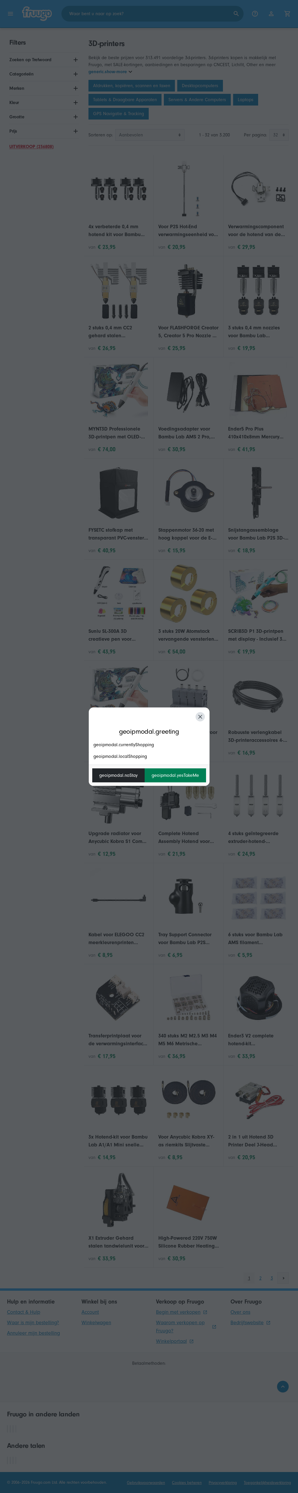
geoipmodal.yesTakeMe (175, 775)
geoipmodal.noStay (118, 775)
